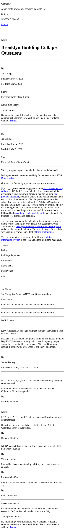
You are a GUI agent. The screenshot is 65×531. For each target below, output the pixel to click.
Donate (4, 24)
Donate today (7, 178)
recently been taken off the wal (29, 213)
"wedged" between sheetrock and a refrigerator (38, 226)
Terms (13, 120)
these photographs (45, 232)
